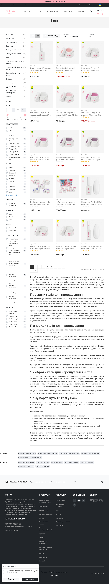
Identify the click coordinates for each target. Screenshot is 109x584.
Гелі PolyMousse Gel (42, 466)
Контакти (68, 11)
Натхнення (60, 518)
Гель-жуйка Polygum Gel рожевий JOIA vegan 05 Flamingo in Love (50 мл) (39, 159)
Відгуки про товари (63, 522)
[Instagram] (83, 500)
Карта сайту (60, 500)
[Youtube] (79, 500)
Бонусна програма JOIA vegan (33, 5)
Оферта (41, 537)
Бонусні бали (93, 5)
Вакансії (42, 561)
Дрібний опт (43, 506)
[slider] (7, 115)
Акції (40, 11)
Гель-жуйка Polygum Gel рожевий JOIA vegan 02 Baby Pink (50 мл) (67, 114)
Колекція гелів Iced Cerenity (90, 453)
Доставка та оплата (18, 5)
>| (36, 270)
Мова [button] (102, 5)
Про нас (41, 518)
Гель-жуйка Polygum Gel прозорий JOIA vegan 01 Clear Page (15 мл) (90, 70)
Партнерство (43, 510)
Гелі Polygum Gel (56, 462)
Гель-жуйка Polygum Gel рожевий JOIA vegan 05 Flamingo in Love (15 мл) (90, 114)
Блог (57, 510)
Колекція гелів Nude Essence (47, 453)
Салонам (81, 11)
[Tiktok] (74, 505)
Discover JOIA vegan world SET (45, 502)
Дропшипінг (43, 557)
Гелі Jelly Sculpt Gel (87, 462)
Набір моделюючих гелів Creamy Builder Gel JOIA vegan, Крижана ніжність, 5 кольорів (41, 203)
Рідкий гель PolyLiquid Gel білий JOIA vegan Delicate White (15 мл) (40, 248)
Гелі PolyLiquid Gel (43, 462)
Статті (58, 514)
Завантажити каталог (60, 505)
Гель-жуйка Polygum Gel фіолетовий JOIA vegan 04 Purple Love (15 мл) (66, 159)
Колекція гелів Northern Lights (69, 453)
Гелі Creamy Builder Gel (26, 466)
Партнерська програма (43, 542)
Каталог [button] (27, 11)
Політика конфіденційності (45, 529)
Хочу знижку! (29, 579)
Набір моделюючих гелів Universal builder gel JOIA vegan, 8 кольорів (65, 203)
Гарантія (42, 534)
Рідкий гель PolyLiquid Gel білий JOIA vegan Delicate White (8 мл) (91, 248)
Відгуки (41, 553)
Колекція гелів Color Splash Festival (29, 457)
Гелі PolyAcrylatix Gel (71, 462)
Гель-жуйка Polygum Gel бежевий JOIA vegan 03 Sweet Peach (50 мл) (65, 70)
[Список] (32, 36)
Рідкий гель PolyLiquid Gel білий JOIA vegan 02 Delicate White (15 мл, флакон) (92, 203)
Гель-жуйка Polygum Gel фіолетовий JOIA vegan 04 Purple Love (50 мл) (91, 159)
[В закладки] (50, 44)
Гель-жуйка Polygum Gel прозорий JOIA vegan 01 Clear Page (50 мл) (39, 114)
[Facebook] (74, 500)
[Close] (37, 566)
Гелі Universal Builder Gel (26, 462)
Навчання (59, 525)
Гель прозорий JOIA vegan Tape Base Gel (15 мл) (40, 69)
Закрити (11, 579)
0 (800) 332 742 (83, 5)
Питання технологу (6, 5)
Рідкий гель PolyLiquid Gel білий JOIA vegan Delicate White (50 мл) (66, 248)
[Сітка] (38, 36)
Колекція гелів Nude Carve (27, 453)
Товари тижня (53, 11)
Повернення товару (60, 572)
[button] (94, 12)
